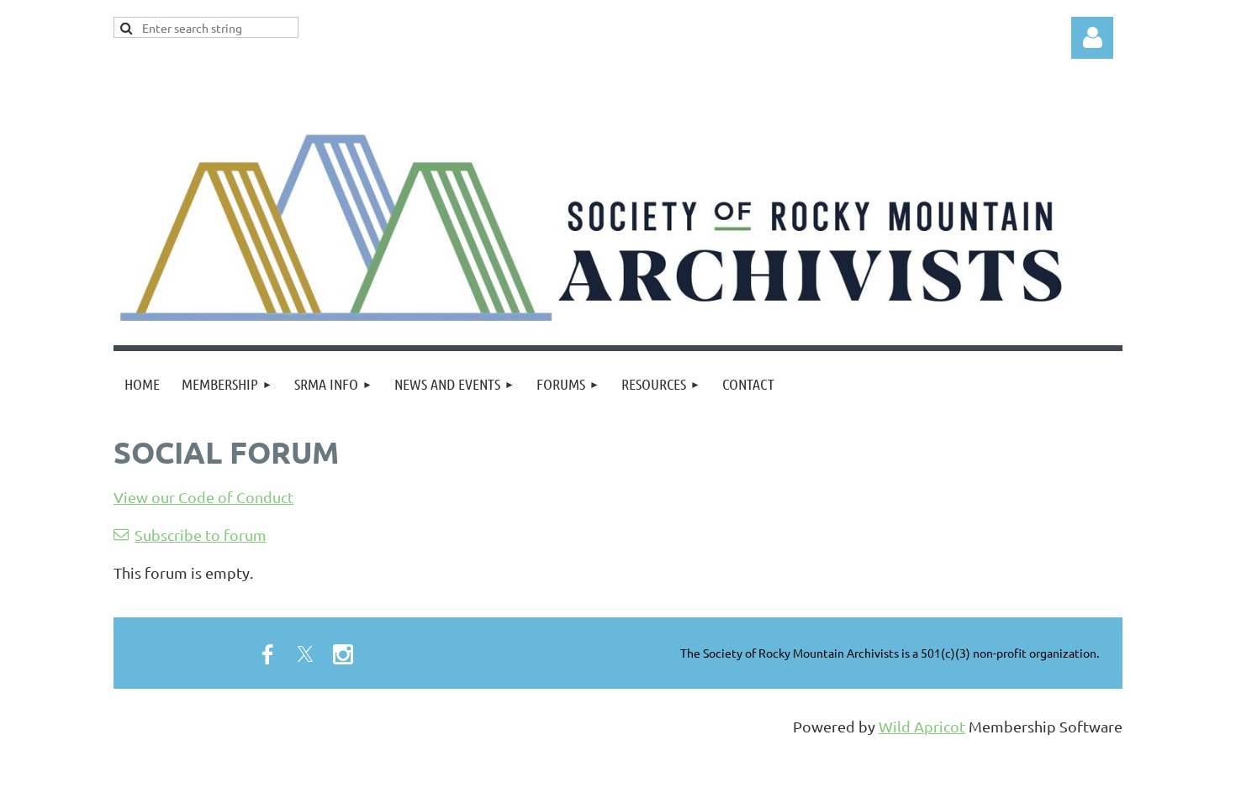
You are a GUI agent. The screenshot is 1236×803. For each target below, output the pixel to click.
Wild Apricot (922, 726)
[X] (305, 654)
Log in (1092, 38)
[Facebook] (267, 654)
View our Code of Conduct (203, 497)
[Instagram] (343, 654)
